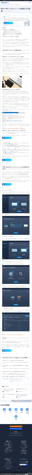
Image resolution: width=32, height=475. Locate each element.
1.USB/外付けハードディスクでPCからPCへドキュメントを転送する (11, 30)
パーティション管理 (23, 445)
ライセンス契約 (20, 473)
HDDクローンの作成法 (8, 450)
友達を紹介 (8, 468)
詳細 (23, 474)
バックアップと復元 (23, 447)
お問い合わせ (24, 473)
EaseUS (5, 2)
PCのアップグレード (5, 39)
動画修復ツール (8, 448)
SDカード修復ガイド (8, 442)
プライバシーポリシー (15, 473)
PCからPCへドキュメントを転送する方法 (9, 29)
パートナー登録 (8, 462)
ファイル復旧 (23, 444)
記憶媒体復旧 (23, 442)
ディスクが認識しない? (8, 445)
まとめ (4, 35)
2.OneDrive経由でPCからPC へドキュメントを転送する (10, 31)
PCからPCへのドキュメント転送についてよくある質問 (10, 36)
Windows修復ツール (8, 444)
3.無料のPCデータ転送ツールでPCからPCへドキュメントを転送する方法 (12, 32)
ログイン (19, 434)
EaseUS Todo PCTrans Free (6, 135)
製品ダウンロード (6, 0)
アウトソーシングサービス (8, 466)
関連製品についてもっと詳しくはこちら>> (16, 381)
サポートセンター (27, 0)
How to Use (3, 4)
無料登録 (16, 433)
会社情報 (8, 460)
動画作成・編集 (23, 450)
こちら (22, 435)
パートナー (12, 0)
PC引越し (7, 4)
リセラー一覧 (8, 463)
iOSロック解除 (23, 453)
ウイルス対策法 (8, 447)
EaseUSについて (8, 459)
